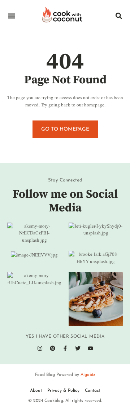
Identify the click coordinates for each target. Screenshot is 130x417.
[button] (11, 16)
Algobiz (88, 375)
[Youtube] (90, 348)
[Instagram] (39, 348)
